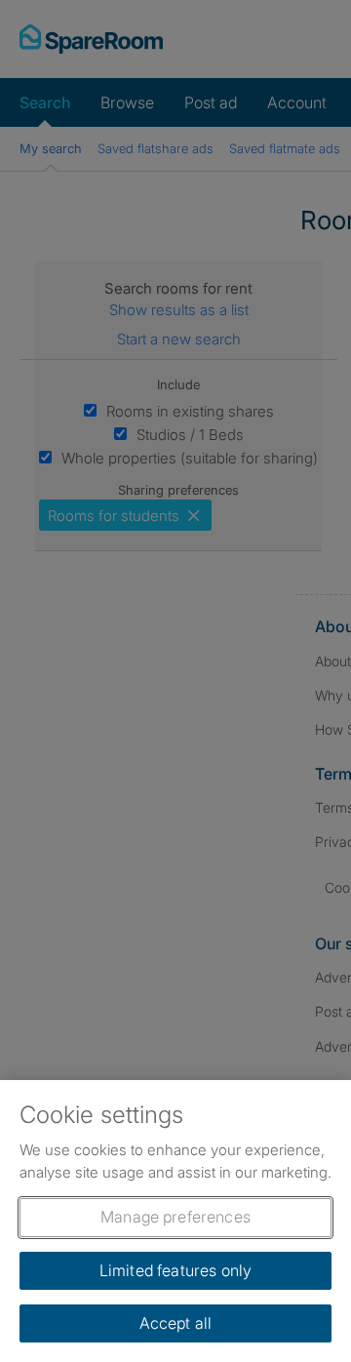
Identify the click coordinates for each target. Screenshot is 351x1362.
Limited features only (175, 1270)
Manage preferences (175, 1216)
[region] (175, 1221)
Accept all (176, 1323)
